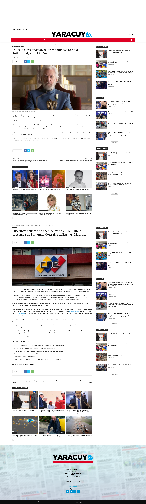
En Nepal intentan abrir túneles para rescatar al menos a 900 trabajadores (120, 173)
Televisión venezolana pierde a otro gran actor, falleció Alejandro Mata (78, 190)
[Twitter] (129, 34)
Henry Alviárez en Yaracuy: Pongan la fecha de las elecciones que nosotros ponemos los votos (120, 71)
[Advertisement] (45, 10)
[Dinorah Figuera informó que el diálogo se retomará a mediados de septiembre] (101, 54)
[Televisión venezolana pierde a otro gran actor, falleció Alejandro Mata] (79, 179)
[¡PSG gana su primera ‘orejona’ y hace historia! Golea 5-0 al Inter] (101, 115)
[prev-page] (13, 218)
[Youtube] (132, 34)
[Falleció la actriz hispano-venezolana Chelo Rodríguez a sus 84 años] (52, 203)
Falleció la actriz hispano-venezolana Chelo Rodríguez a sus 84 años (50, 213)
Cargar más (114, 91)
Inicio (13, 44)
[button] (132, 40)
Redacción (16, 57)
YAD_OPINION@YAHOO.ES (73, 485)
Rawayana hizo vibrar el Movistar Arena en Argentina (50, 190)
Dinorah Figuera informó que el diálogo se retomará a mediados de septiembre (119, 51)
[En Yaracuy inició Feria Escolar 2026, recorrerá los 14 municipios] (101, 64)
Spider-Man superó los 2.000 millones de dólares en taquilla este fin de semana (24, 213)
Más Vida (18, 44)
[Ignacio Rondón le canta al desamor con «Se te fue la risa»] (79, 203)
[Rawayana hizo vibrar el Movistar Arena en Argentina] (52, 179)
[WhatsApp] (32, 61)
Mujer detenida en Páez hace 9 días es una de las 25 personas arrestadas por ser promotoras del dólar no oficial (120, 103)
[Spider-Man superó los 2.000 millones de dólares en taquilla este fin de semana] (25, 203)
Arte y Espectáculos (25, 44)
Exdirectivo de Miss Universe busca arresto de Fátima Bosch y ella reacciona (24, 190)
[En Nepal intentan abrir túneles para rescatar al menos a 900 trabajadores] (101, 176)
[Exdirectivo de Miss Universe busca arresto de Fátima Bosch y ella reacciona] (25, 179)
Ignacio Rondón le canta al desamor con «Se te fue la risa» (78, 213)
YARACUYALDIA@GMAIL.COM (73, 486)
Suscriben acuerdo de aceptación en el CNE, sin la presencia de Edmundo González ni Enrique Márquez (29, 160)
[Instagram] (126, 34)
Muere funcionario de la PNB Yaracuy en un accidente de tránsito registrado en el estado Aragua (120, 83)
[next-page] (16, 218)
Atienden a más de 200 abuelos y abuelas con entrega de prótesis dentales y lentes (119, 183)
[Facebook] (123, 34)
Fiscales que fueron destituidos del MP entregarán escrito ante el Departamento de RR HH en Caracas (120, 123)
